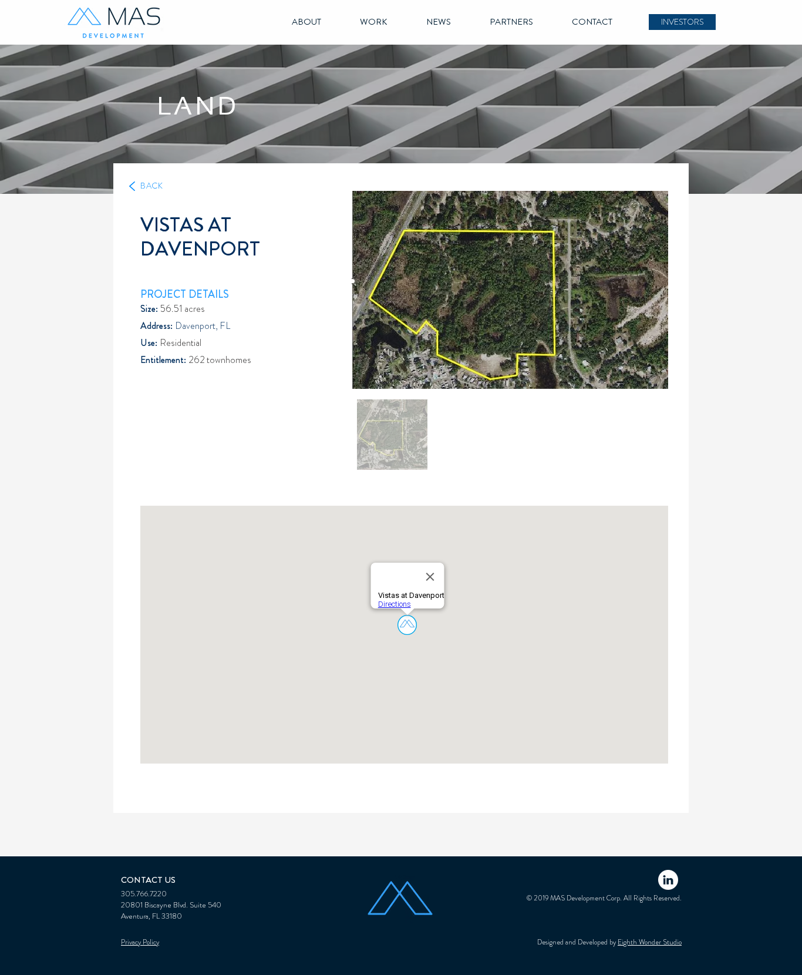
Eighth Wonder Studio (650, 942)
